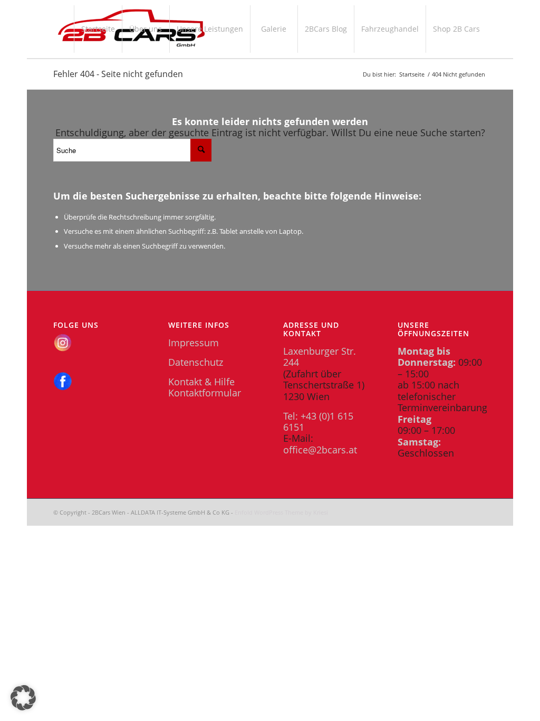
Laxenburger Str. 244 (319, 356)
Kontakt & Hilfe (201, 381)
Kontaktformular (204, 392)
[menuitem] (98, 29)
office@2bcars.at (320, 449)
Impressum (193, 342)
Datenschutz (195, 362)
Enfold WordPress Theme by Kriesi (281, 512)
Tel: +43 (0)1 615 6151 (318, 421)
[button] (23, 698)
